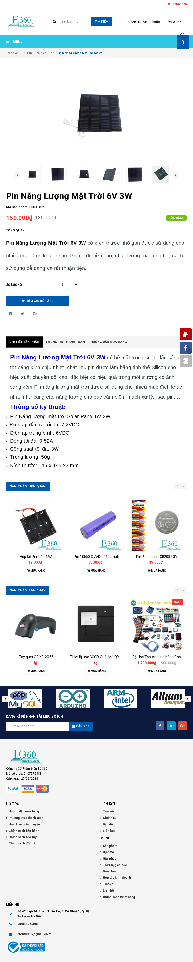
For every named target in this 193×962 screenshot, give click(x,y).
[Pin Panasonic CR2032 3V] (156, 525)
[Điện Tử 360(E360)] (96, 756)
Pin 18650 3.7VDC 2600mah (96, 557)
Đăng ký (174, 22)
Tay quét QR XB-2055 (36, 657)
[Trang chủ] (21, 21)
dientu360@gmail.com (34, 934)
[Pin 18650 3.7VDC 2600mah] (96, 525)
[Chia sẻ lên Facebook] (11, 313)
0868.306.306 (27, 924)
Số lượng (14, 285)
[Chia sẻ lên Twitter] (23, 313)
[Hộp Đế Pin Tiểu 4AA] (36, 525)
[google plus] (182, 725)
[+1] (35, 313)
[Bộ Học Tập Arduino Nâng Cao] (156, 625)
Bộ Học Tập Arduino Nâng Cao (157, 657)
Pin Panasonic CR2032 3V (156, 557)
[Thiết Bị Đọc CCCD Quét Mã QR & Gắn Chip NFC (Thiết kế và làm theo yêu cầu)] (96, 625)
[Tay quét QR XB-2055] (36, 625)
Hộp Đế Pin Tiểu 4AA (36, 557)
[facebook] (160, 725)
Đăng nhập (137, 22)
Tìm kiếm (101, 21)
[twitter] (171, 725)
